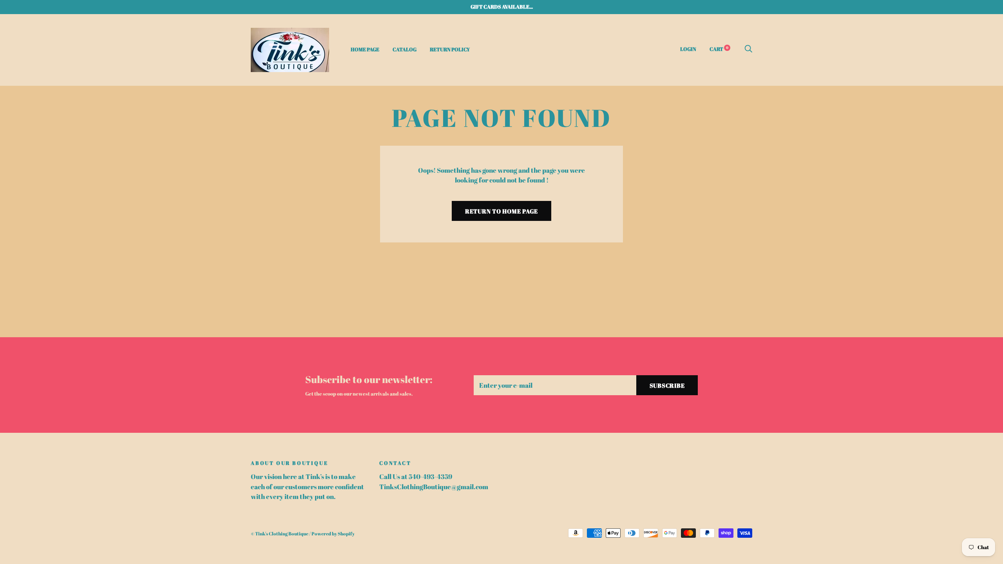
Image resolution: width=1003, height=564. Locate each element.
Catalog (404, 49)
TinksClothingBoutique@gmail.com (433, 486)
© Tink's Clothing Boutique (279, 533)
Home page (365, 49)
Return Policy (450, 49)
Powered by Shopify (333, 533)
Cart (719, 48)
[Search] (748, 48)
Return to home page (501, 211)
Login (688, 48)
